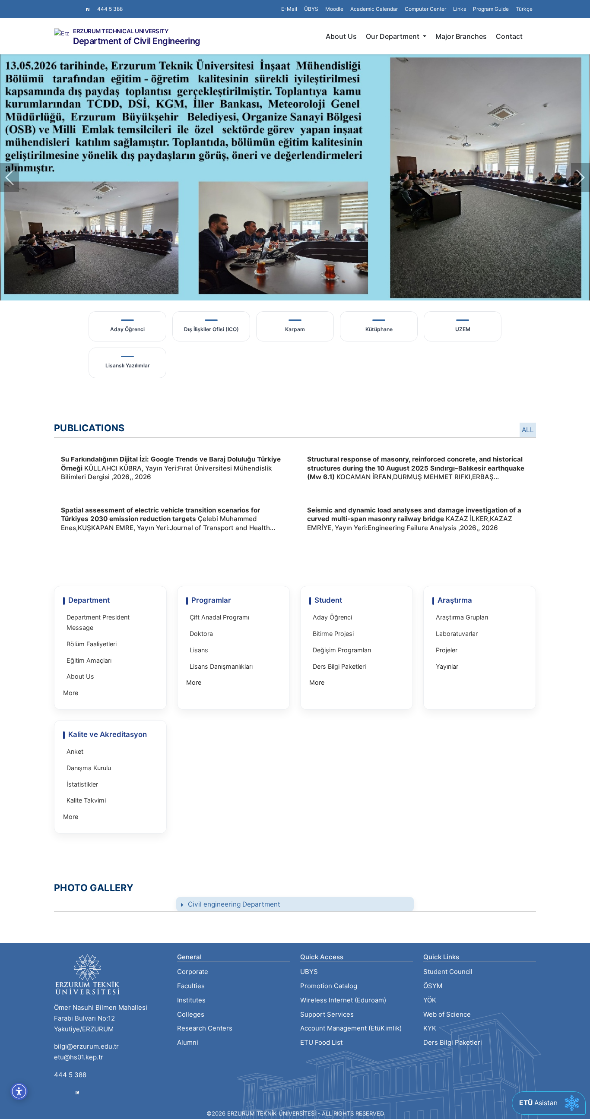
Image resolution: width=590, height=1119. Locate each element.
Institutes (191, 1000)
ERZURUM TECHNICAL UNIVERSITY (120, 31)
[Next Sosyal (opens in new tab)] (88, 9)
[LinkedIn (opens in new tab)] (71, 4)
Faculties (191, 986)
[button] (459, 9)
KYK (429, 1028)
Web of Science (447, 1014)
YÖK (429, 1000)
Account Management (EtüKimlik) (351, 1028)
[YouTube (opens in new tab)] (78, 4)
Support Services (327, 1014)
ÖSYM (432, 986)
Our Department (393, 36)
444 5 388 (110, 9)
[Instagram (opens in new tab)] (57, 4)
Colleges (190, 1014)
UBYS (309, 971)
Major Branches (461, 36)
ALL (528, 430)
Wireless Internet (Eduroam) (343, 1000)
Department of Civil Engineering (136, 41)
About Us (341, 36)
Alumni (187, 1042)
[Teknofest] (77, 1092)
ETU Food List (321, 1042)
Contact (509, 36)
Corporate (192, 971)
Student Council (448, 971)
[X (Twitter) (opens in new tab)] (64, 4)
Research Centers (204, 1028)
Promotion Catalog (328, 986)
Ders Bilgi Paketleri (452, 1042)
